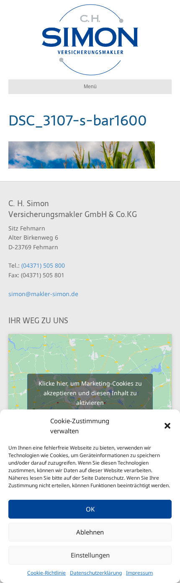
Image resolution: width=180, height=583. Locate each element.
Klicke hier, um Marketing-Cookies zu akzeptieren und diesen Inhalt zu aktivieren (90, 393)
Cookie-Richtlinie (46, 572)
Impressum (139, 572)
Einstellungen (90, 555)
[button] (167, 426)
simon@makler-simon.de (43, 294)
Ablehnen (90, 532)
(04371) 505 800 (43, 265)
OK (90, 509)
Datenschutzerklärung (96, 572)
